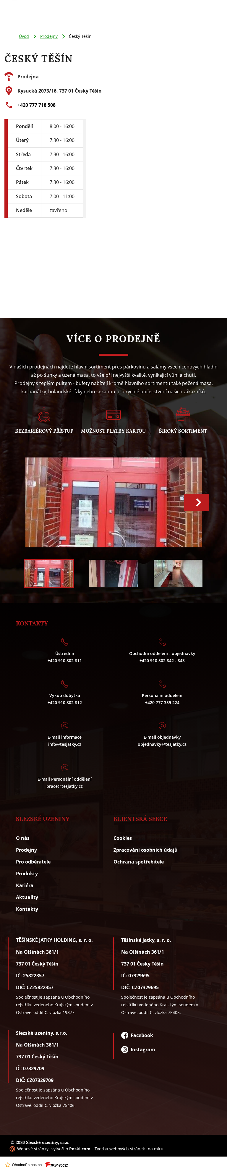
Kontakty (27, 909)
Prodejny (49, 36)
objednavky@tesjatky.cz (162, 744)
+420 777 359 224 (162, 702)
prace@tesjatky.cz (64, 786)
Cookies (123, 838)
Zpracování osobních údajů (146, 850)
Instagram (141, 1049)
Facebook (140, 1035)
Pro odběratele (33, 861)
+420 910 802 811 (65, 660)
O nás (23, 838)
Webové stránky (32, 1149)
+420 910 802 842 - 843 (162, 660)
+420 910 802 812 (65, 702)
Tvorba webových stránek (120, 1149)
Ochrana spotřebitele (139, 861)
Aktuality (27, 897)
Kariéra (24, 885)
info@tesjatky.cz (64, 744)
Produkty (27, 873)
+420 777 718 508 (36, 105)
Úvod (24, 36)
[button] (196, 502)
